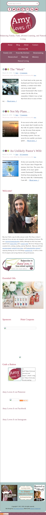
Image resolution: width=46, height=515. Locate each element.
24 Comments (24, 154)
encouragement (6, 248)
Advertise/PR (23, 49)
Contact (35, 45)
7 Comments (23, 115)
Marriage (24, 57)
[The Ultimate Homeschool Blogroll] (26, 500)
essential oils (28, 250)
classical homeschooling (12, 241)
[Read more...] (12, 101)
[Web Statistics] (4, 514)
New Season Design (18, 508)
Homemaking (38, 53)
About (26, 45)
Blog (18, 45)
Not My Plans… (20, 111)
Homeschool (13, 57)
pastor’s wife (24, 244)
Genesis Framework (35, 508)
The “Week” (17, 69)
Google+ (18, 403)
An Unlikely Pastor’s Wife (26, 150)
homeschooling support (33, 248)
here (35, 75)
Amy (16, 73)
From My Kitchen (22, 53)
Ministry (35, 57)
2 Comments (23, 73)
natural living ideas (17, 248)
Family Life (7, 53)
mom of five (13, 244)
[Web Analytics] (23, 400)
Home (10, 45)
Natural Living (23, 61)
